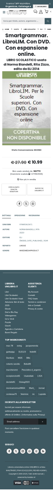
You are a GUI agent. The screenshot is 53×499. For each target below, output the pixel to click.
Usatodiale (29, 375)
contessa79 (11, 394)
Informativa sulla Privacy (33, 414)
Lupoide (42, 394)
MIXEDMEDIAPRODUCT (29, 250)
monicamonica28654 (15, 388)
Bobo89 (27, 363)
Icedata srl (31, 477)
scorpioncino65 (13, 375)
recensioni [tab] (34, 215)
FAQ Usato (33, 298)
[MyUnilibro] (41, 12)
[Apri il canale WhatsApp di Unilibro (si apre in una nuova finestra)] (29, 451)
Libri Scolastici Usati (14, 298)
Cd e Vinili (9, 318)
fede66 (33, 351)
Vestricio (24, 394)
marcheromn (12, 369)
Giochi (8, 325)
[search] (48, 21)
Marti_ (32, 388)
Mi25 (20, 357)
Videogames (10, 315)
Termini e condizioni (37, 302)
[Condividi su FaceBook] (19, 203)
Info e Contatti (34, 305)
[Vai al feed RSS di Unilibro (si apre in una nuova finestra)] (43, 451)
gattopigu (10, 351)
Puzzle (8, 322)
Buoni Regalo (11, 332)
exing (19, 345)
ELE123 (22, 351)
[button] (48, 11)
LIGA (39, 375)
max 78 (9, 345)
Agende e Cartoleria (14, 329)
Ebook (8, 308)
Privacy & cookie (35, 308)
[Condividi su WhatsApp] (33, 203)
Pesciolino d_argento (31, 369)
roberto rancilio (13, 363)
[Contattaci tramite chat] (35, 12)
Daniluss (10, 357)
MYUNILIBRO (41, 6)
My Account (33, 291)
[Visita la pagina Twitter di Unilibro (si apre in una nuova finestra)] (16, 451)
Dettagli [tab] (6, 215)
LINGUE (23, 245)
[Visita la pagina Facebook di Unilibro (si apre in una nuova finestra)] (9, 451)
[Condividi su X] (26, 203)
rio (33, 394)
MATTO (37, 171)
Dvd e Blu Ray (11, 312)
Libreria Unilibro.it (11, 285)
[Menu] (4, 12)
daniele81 (10, 382)
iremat (41, 388)
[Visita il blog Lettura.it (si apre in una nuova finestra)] (36, 451)
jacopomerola (32, 345)
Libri (7, 291)
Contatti (31, 295)
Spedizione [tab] (19, 215)
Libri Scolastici (11, 295)
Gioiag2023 (24, 382)
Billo (28, 357)
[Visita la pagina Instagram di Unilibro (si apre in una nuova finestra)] (22, 451)
